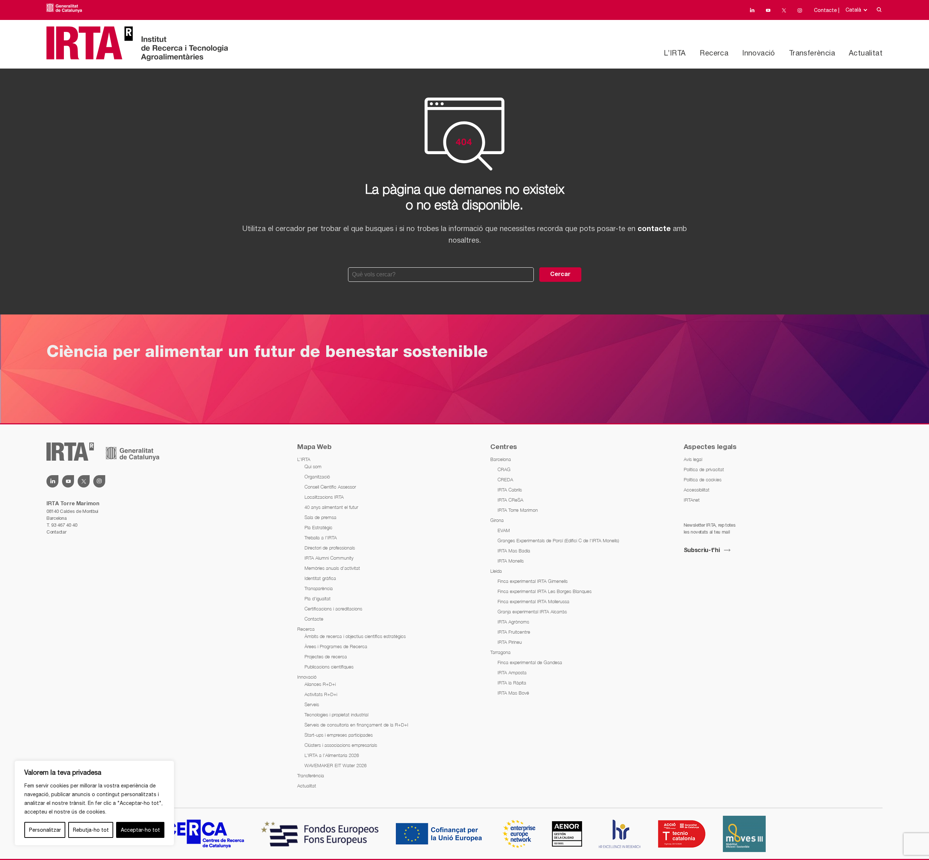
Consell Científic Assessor (330, 487)
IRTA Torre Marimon (518, 510)
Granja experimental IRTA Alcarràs (532, 611)
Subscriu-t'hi (702, 550)
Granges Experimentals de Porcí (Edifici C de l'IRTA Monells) (558, 540)
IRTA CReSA (510, 500)
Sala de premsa (320, 517)
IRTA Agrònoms (513, 622)
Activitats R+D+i (320, 694)
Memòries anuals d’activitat (332, 568)
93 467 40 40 (64, 525)
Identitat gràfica (320, 578)
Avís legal (693, 459)
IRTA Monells (511, 561)
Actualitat (866, 53)
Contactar (56, 532)
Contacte (313, 619)
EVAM (504, 530)
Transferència (812, 53)
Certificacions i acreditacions (333, 609)
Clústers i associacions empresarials (340, 745)
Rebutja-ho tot (91, 830)
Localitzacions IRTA (324, 497)
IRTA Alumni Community (328, 558)
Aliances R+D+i (320, 684)
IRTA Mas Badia (514, 551)
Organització (317, 477)
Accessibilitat (696, 490)
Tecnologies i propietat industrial (336, 714)
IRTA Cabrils (510, 490)
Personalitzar (45, 830)
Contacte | (826, 10)
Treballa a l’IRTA (320, 537)
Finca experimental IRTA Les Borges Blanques (545, 591)
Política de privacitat (704, 469)
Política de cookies (702, 479)
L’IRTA (675, 53)
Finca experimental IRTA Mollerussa (533, 601)
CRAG (504, 469)
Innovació (758, 53)
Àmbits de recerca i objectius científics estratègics (355, 636)
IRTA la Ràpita (512, 683)
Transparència (318, 588)
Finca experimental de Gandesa (530, 662)
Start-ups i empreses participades (338, 735)
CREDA (505, 479)
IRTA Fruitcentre (514, 632)
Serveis (311, 704)
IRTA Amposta (512, 672)
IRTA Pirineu (510, 642)
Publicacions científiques (328, 667)
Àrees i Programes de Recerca (335, 646)
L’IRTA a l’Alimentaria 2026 (331, 755)
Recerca (714, 53)
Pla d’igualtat (317, 598)
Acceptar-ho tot (140, 830)
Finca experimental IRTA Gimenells (533, 581)
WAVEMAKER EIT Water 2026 (335, 765)
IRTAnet (692, 500)
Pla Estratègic (318, 527)
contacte (654, 229)
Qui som (313, 466)
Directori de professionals (329, 548)
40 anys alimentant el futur (331, 507)
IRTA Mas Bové (513, 693)
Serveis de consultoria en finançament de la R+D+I (356, 725)
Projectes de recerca (325, 656)
